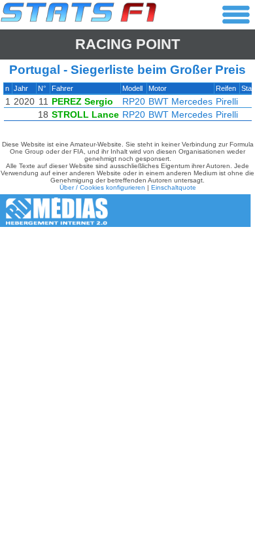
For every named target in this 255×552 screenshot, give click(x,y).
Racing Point (127, 44)
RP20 (133, 101)
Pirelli (227, 101)
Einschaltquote (173, 187)
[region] (127, 105)
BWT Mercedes (180, 101)
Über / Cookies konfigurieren (102, 187)
